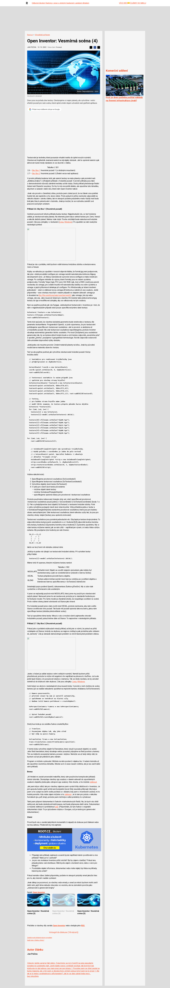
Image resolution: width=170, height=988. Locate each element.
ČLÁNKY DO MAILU (138, 3)
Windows (68, 222)
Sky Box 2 (36, 173)
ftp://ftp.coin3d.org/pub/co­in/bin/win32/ (55, 295)
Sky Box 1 (36, 170)
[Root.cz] (27, 3)
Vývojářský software (42, 35)
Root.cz (30, 35)
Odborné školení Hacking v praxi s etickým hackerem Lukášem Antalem (60, 3)
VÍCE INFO (123, 3)
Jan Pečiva (31, 47)
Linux (61, 222)
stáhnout (93, 782)
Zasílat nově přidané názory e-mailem (39, 937)
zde (56, 807)
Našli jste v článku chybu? (35, 940)
